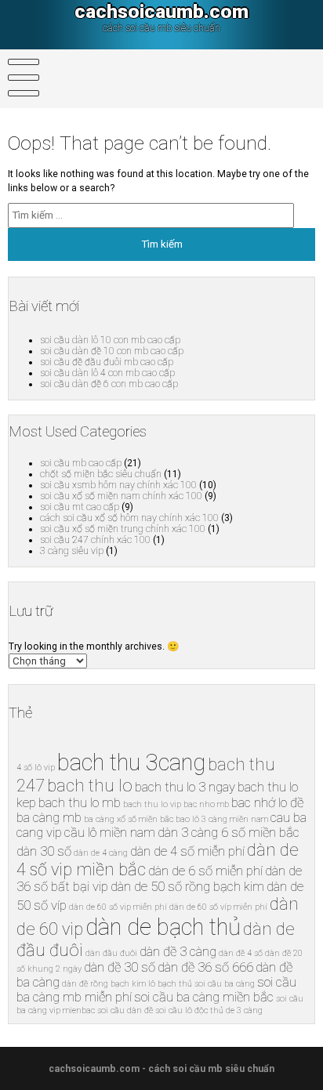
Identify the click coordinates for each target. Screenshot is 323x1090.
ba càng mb (49, 817)
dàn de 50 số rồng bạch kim (187, 886)
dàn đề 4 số (241, 953)
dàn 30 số (43, 851)
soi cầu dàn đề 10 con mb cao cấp (111, 351)
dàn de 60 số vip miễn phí (118, 907)
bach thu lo (89, 785)
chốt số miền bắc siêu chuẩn (101, 474)
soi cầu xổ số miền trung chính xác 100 (122, 528)
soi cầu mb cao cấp (81, 463)
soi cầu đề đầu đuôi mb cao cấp (106, 362)
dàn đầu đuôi (111, 953)
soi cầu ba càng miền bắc (204, 997)
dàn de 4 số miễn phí (187, 851)
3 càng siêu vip (71, 550)
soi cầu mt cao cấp (79, 507)
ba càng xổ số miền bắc (128, 819)
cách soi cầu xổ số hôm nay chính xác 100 (129, 517)
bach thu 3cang (131, 762)
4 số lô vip (35, 767)
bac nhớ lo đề (267, 802)
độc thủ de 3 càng (228, 1010)
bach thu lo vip (152, 804)
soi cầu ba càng (224, 984)
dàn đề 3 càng (178, 951)
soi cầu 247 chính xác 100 (95, 539)
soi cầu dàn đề (125, 1010)
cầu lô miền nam (109, 832)
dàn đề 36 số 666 (205, 967)
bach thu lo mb (79, 802)
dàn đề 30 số (119, 967)
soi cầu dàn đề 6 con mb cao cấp (109, 383)
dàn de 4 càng (101, 853)
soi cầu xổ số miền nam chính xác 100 (121, 496)
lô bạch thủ (170, 984)
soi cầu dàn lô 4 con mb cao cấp (107, 373)
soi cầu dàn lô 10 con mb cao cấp (110, 340)
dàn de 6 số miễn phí (205, 871)
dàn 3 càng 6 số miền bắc (228, 832)
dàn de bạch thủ (163, 927)
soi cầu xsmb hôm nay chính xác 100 (118, 485)
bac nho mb (206, 804)
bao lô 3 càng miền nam (222, 819)
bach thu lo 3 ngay (185, 787)
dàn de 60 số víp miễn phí (218, 907)
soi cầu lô (173, 1010)
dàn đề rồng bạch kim (104, 984)
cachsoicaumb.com (161, 11)
